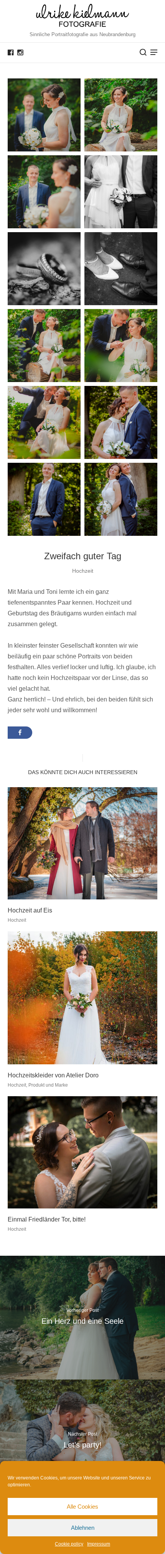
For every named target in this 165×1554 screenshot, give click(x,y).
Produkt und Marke (48, 1085)
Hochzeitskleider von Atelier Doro (53, 1075)
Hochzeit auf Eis (30, 910)
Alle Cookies (82, 1506)
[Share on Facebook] (20, 732)
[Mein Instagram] (20, 53)
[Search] (143, 52)
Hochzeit (82, 571)
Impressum (98, 1544)
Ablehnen (82, 1527)
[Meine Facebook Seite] (10, 53)
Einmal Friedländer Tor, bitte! (47, 1219)
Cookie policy (69, 1544)
